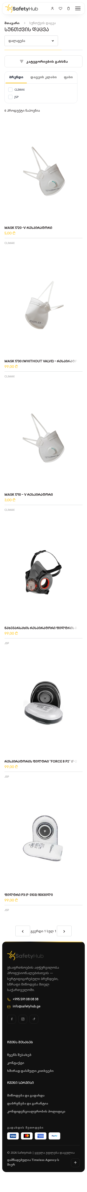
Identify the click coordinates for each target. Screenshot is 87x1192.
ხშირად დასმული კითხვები (30, 1071)
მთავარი (11, 23)
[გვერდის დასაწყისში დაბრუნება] (75, 1162)
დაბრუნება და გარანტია (27, 1103)
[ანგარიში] (52, 8)
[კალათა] (68, 8)
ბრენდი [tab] (16, 77)
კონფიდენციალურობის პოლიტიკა (36, 1111)
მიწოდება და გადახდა (26, 1095)
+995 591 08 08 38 (25, 999)
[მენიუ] (78, 8)
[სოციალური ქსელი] (11, 1019)
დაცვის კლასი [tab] (43, 77)
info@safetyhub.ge (26, 1006)
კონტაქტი (15, 1063)
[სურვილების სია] (60, 8)
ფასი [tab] (68, 77)
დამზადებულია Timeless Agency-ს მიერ (33, 1162)
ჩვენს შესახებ (19, 1055)
